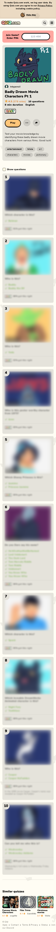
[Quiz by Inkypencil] (6, 86)
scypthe (13, 915)
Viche (47, 915)
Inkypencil (15, 86)
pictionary (41, 155)
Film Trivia (25, 910)
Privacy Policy (45, 6)
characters (12, 155)
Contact (15, 925)
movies (26, 155)
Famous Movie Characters (9, 911)
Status (44, 925)
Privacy (34, 925)
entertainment (14, 149)
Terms (25, 925)
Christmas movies (42, 911)
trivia (30, 149)
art (40, 149)
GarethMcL (31, 913)
